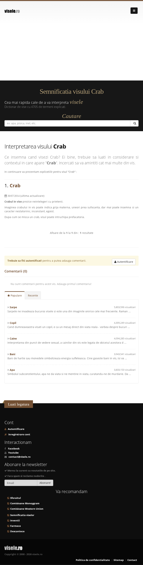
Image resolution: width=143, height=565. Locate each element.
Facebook (14, 448)
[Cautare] (134, 123)
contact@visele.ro (20, 456)
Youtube (13, 452)
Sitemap (119, 560)
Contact (132, 560)
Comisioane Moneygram (24, 503)
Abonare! (45, 482)
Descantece (17, 531)
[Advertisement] (71, 52)
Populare (16, 295)
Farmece (15, 526)
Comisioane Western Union (26, 508)
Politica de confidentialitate (93, 560)
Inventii (15, 520)
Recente (33, 295)
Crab (15, 185)
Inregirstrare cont (19, 434)
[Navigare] (134, 10)
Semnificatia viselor (22, 515)
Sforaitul (15, 498)
